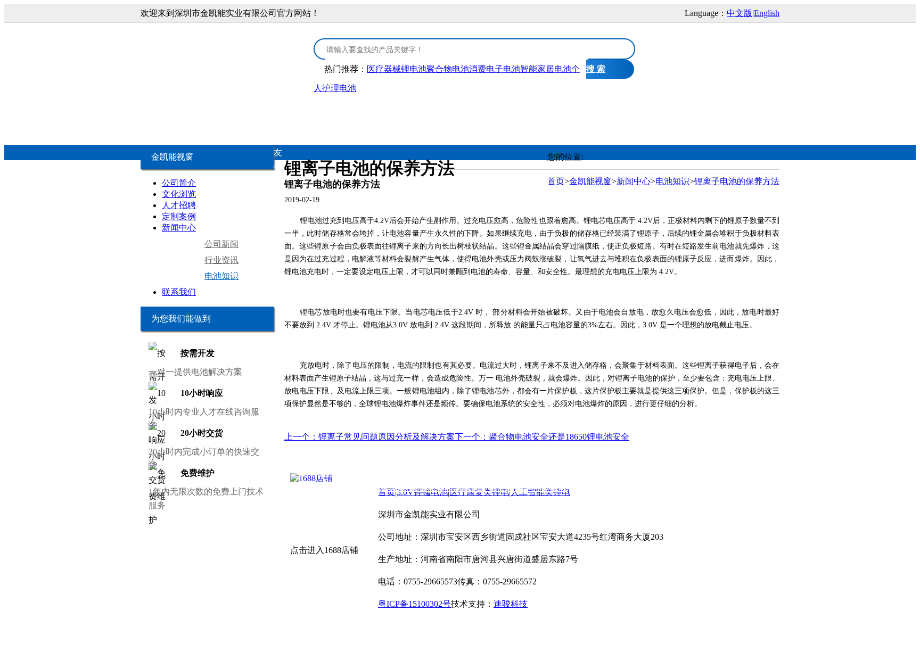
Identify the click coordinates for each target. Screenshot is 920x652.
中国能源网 (357, 487)
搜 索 (595, 68)
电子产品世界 (360, 472)
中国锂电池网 (673, 472)
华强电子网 (312, 472)
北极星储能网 (309, 487)
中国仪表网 (651, 487)
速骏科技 (511, 603)
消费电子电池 (494, 68)
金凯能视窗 (642, 112)
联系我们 (179, 291)
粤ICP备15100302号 (414, 603)
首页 (180, 112)
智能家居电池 (545, 68)
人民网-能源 (403, 487)
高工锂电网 (722, 472)
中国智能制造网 (581, 472)
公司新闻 (221, 244)
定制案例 (179, 216)
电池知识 (221, 275)
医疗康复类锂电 (340, 112)
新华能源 (445, 487)
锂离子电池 (484, 487)
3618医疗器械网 (598, 487)
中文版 (739, 13)
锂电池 (536, 472)
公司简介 (179, 182)
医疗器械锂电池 (396, 68)
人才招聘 (179, 205)
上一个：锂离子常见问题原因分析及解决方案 (369, 436)
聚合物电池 (447, 68)
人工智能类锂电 (431, 112)
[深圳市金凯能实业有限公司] (220, 55)
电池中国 (505, 472)
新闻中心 (179, 227)
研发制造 (573, 112)
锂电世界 (629, 472)
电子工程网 (465, 472)
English (766, 13)
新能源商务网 (699, 487)
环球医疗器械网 (537, 487)
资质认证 (508, 112)
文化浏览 (179, 194)
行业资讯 (221, 260)
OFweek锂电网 (415, 472)
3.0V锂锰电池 (245, 112)
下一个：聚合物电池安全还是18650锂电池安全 (542, 436)
